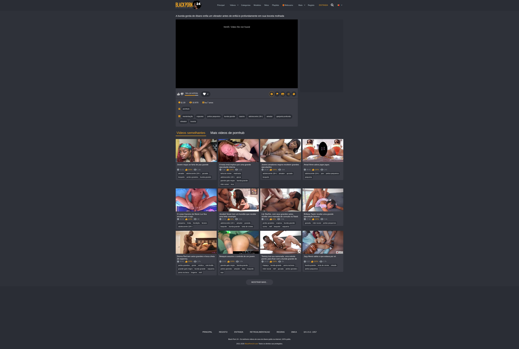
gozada (205, 173)
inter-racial (225, 184)
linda (189, 223)
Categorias (245, 5)
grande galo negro (228, 181)
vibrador (183, 121)
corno (265, 227)
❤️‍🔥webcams (287, 5)
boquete (181, 177)
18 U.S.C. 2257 (310, 332)
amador (270, 116)
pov (322, 173)
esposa (279, 223)
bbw (243, 269)
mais (300, 5)
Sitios (266, 5)
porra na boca (183, 272)
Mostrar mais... (259, 282)
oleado (333, 265)
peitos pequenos (213, 116)
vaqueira (285, 227)
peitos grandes (192, 177)
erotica (201, 265)
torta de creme (226, 173)
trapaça (266, 265)
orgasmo (200, 116)
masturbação (188, 116)
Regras (281, 332)
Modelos (257, 5)
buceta (193, 121)
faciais (204, 223)
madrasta (237, 173)
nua (232, 184)
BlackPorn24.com (251, 344)
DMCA (294, 332)
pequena (308, 177)
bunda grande (229, 116)
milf (270, 227)
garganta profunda (284, 116)
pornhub (186, 109)
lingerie (194, 272)
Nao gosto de (182, 94)
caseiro (242, 116)
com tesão (210, 265)
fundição (196, 223)
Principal (220, 5)
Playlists (275, 5)
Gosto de (178, 94)
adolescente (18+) (256, 116)
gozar (239, 177)
